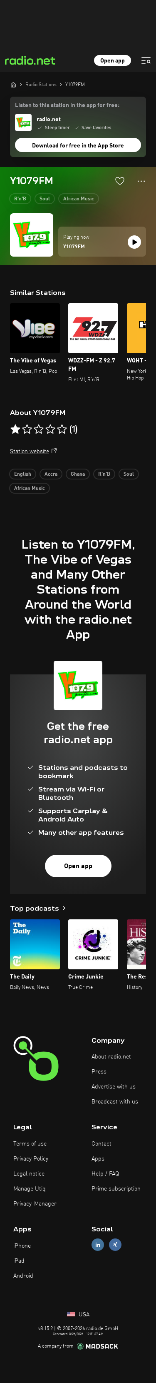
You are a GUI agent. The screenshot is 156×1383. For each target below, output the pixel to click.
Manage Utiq (29, 1189)
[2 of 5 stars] (27, 429)
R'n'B (20, 199)
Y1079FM (74, 247)
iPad (19, 1261)
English (22, 474)
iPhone (22, 1246)
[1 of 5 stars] (15, 429)
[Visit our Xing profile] (115, 1245)
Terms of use (30, 1144)
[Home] (13, 84)
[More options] (141, 181)
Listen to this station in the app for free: (67, 105)
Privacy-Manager (35, 1204)
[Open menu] (146, 60)
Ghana (78, 474)
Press (99, 1072)
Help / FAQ (105, 1174)
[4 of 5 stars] (50, 429)
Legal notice (29, 1174)
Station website (29, 451)
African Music (78, 199)
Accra (51, 474)
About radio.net (111, 1057)
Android (23, 1276)
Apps (98, 1159)
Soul (45, 199)
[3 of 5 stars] (39, 429)
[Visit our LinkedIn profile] (97, 1245)
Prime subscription (116, 1189)
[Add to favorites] (119, 180)
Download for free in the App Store (78, 146)
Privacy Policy (30, 1159)
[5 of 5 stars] (62, 429)
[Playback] (134, 242)
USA (83, 1315)
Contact (101, 1144)
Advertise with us (114, 1087)
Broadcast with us (115, 1102)
